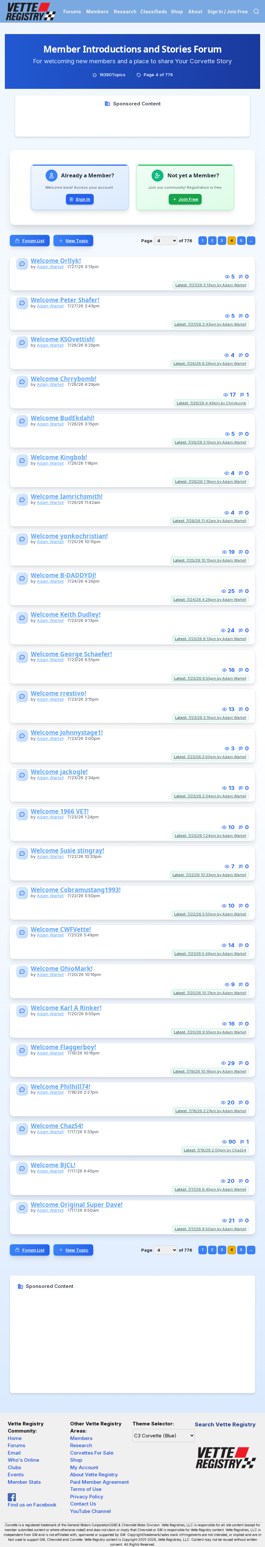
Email (14, 1453)
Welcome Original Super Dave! (76, 1205)
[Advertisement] (132, 122)
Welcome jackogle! (59, 772)
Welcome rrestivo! (58, 693)
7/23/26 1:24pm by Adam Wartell (210, 835)
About (195, 11)
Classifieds (153, 11)
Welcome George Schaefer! (71, 654)
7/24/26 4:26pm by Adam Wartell (210, 599)
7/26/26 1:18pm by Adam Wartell (210, 481)
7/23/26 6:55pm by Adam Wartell (210, 678)
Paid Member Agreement (99, 1482)
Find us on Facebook (32, 1505)
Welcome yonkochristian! (69, 536)
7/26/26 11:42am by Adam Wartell (209, 520)
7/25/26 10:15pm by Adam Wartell (209, 560)
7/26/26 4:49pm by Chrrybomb (211, 403)
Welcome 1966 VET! (60, 811)
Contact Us (83, 1504)
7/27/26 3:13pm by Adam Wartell (210, 285)
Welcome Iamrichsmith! (66, 497)
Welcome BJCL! (53, 1165)
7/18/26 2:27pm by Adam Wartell (210, 1111)
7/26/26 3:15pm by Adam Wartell (210, 442)
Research (125, 11)
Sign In (83, 199)
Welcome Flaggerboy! (63, 1047)
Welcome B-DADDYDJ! (63, 575)
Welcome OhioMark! (61, 969)
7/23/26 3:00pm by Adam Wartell (210, 757)
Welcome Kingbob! (59, 457)
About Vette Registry (94, 1474)
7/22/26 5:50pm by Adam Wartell (210, 914)
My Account (84, 1467)
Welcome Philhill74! (60, 1087)
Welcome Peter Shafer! (65, 300)
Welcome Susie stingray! (67, 851)
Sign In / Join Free (227, 11)
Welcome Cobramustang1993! (76, 890)
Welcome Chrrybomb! (63, 379)
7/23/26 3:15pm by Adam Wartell (210, 717)
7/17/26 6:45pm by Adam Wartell (210, 1189)
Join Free (188, 199)
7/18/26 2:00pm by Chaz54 (215, 1150)
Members (97, 11)
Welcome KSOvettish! (63, 339)
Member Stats (24, 1482)
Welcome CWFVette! (61, 929)
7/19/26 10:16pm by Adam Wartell (209, 1071)
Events (16, 1474)
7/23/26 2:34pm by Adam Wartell (210, 796)
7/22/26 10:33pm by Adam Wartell (209, 875)
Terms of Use (85, 1489)
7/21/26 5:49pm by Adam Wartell (210, 953)
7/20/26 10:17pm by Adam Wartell (210, 993)
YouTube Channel (90, 1511)
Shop (177, 11)
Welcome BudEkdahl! (62, 418)
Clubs (14, 1467)
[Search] (256, 11)
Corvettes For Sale (91, 1453)
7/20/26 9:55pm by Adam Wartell (210, 1032)
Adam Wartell (50, 266)
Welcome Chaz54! (57, 1126)
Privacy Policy (86, 1496)
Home (15, 1438)
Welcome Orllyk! (56, 261)
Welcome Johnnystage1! (67, 733)
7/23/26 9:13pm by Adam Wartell (210, 639)
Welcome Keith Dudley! (66, 615)
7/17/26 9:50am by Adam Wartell (210, 1229)
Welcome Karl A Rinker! (66, 1008)
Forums (72, 11)
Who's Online (23, 1460)
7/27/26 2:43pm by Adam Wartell (210, 324)
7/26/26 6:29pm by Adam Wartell (210, 363)
